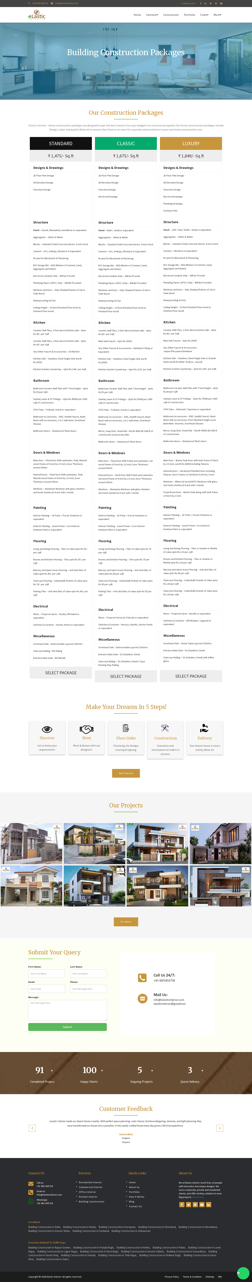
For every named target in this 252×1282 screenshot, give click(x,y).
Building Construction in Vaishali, (78, 1255)
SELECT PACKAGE (61, 672)
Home (137, 14)
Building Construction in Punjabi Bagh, (93, 1247)
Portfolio (189, 14)
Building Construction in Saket (52, 1259)
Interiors (151, 14)
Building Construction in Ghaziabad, (157, 1227)
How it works (137, 1196)
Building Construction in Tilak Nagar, (117, 1255)
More (217, 14)
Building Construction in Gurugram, (117, 1227)
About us (134, 1187)
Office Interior (87, 1191)
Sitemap (210, 1276)
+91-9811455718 (45, 1186)
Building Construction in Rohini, (133, 1247)
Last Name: (76, 966)
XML (220, 1276)
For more (126, 921)
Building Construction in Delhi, (44, 1227)
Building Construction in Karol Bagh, (99, 1251)
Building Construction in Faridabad (91, 1231)
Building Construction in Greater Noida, (49, 1231)
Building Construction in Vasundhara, (186, 1251)
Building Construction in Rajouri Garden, (49, 1247)
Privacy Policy (172, 1276)
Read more (198, 1197)
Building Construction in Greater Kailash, (142, 1251)
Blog (131, 1201)
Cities (203, 14)
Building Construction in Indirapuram (131, 1231)
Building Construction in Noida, (79, 1227)
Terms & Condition (192, 1276)
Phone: (74, 982)
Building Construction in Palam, (169, 1247)
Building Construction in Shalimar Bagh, (160, 1255)
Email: (31, 982)
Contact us (135, 1206)
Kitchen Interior (88, 1196)
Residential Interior (90, 1182)
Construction (171, 14)
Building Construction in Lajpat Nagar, (57, 1251)
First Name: (34, 966)
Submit (67, 1027)
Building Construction (91, 1201)
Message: (33, 997)
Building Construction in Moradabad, (198, 1227)
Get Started (126, 773)
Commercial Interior (91, 1187)
